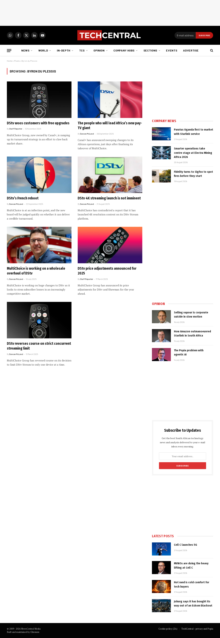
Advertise (191, 50)
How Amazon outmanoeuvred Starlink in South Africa (192, 333)
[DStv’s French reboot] (39, 175)
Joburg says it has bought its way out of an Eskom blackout (193, 603)
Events (171, 50)
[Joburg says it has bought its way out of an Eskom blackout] (161, 605)
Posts (17, 61)
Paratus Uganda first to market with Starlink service (193, 132)
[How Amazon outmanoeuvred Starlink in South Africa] (161, 335)
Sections (150, 50)
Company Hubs (124, 50)
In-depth (63, 50)
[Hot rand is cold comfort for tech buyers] (161, 586)
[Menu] (9, 50)
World (43, 50)
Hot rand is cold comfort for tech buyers (191, 584)
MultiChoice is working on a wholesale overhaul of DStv (36, 271)
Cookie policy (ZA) (167, 628)
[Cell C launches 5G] (161, 549)
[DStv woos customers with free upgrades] (39, 99)
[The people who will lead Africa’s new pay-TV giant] (110, 99)
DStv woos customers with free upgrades (38, 123)
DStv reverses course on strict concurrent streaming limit (39, 346)
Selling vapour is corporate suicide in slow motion (191, 314)
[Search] (211, 50)
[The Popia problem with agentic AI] (161, 354)
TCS (82, 50)
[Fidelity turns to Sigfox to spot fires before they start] (161, 176)
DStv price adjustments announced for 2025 (107, 271)
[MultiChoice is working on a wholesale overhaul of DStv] (39, 245)
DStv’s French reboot (22, 198)
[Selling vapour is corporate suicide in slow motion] (161, 316)
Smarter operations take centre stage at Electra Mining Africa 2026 (193, 153)
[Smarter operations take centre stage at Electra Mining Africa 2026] (161, 152)
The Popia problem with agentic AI (189, 352)
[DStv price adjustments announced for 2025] (110, 245)
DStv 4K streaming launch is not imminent (109, 198)
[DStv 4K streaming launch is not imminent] (110, 175)
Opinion (99, 50)
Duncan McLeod (87, 134)
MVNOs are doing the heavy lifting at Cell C (191, 565)
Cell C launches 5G (185, 545)
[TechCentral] (110, 35)
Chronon (34, 632)
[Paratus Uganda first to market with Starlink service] (161, 133)
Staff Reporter (15, 129)
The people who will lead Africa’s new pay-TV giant (110, 125)
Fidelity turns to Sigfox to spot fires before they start (193, 174)
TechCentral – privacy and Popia (197, 628)
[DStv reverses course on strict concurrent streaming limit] (39, 320)
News (25, 50)
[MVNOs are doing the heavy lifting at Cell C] (161, 567)
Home (10, 61)
